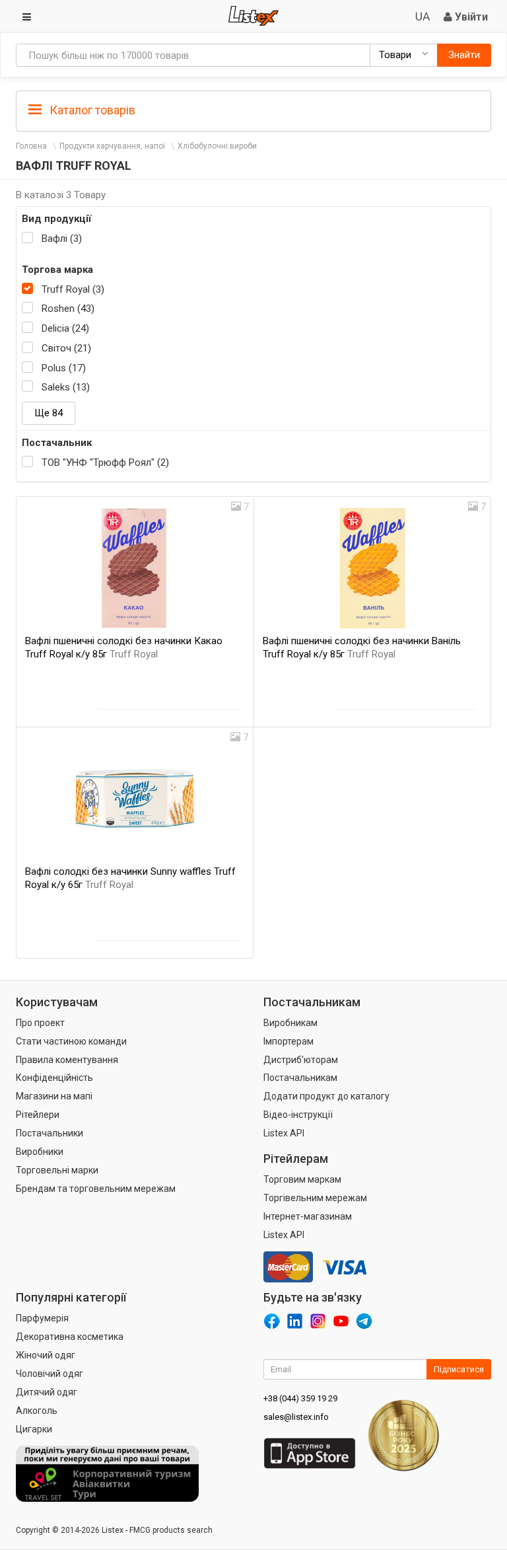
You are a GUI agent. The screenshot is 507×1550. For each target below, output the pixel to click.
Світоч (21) (66, 348)
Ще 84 (48, 413)
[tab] (253, 109)
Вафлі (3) (62, 238)
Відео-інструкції (298, 1114)
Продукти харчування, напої (112, 146)
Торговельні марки (57, 1170)
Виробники (39, 1151)
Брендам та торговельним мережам (96, 1188)
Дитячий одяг (46, 1392)
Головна (31, 146)
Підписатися (459, 1369)
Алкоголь (36, 1410)
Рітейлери (37, 1114)
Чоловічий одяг (49, 1373)
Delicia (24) (65, 328)
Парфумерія (42, 1318)
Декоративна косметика (69, 1336)
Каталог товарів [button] (91, 110)
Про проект (40, 1022)
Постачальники (49, 1133)
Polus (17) (64, 368)
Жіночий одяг (45, 1355)
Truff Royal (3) (73, 289)
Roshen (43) (68, 308)
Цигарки (34, 1429)
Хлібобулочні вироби (217, 146)
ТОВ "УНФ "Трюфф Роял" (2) (105, 462)
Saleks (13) (66, 387)
